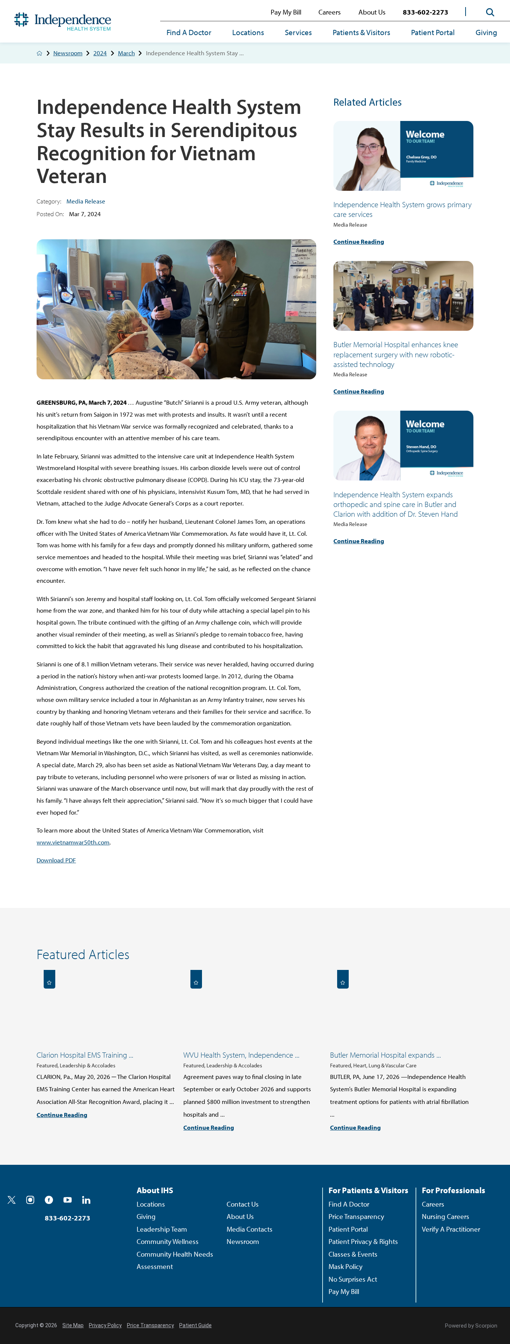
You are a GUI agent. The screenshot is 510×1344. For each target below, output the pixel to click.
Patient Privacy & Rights (363, 1241)
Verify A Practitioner (451, 1229)
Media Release (85, 201)
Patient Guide (195, 1325)
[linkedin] (86, 1200)
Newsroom (68, 53)
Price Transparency (356, 1216)
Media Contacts (250, 1229)
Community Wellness (168, 1241)
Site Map (73, 1325)
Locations (248, 32)
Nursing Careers (445, 1216)
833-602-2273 (425, 11)
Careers (329, 11)
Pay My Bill (286, 11)
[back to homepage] (39, 53)
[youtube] (67, 1200)
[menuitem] (194, 33)
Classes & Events (353, 1254)
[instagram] (30, 1200)
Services (298, 32)
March (126, 53)
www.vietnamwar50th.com (73, 842)
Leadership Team (162, 1229)
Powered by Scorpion (471, 1325)
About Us (372, 11)
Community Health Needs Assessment (175, 1260)
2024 (100, 53)
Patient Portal (433, 32)
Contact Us (243, 1204)
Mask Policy (346, 1266)
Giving (486, 32)
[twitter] (11, 1200)
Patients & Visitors (361, 32)
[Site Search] (490, 12)
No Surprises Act (353, 1279)
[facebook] (49, 1200)
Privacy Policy (105, 1325)
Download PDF (56, 860)
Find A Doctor (189, 32)
